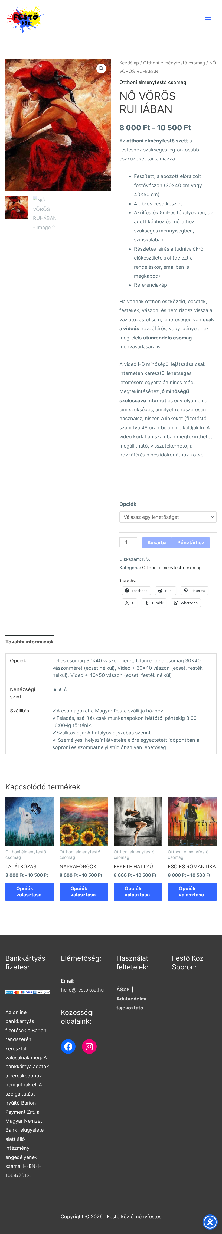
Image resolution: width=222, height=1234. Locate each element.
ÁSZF (122, 989)
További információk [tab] (29, 641)
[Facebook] (68, 1046)
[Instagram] (89, 1046)
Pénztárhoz (190, 542)
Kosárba (157, 542)
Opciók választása (28, 892)
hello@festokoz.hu (82, 990)
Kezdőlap (129, 63)
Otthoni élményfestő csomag (174, 63)
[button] (101, 68)
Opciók (127, 504)
